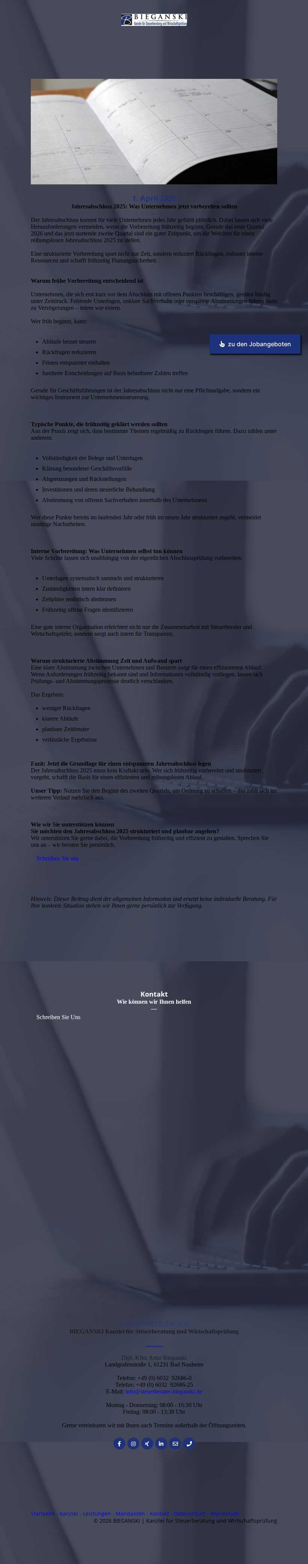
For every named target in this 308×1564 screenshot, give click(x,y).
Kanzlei (69, 1513)
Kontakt (159, 1513)
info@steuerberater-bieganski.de (163, 1391)
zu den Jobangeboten (259, 344)
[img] (154, 20)
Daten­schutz (189, 1513)
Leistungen (97, 1513)
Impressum (224, 1513)
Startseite (43, 1513)
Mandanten (130, 1513)
